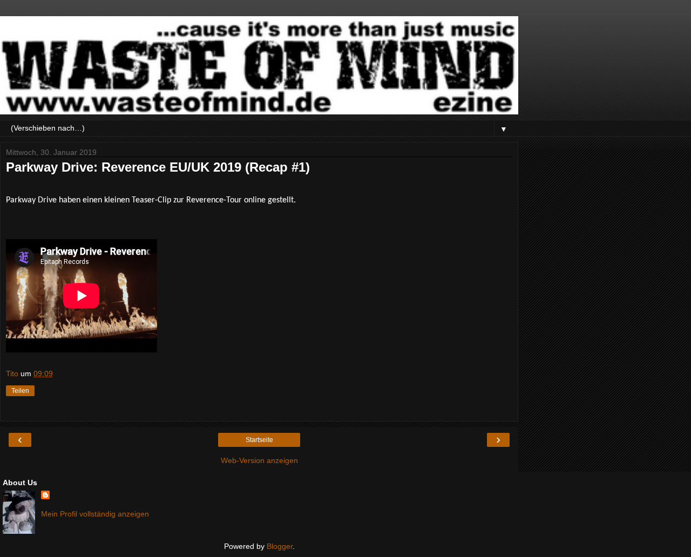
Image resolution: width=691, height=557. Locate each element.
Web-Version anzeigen (259, 460)
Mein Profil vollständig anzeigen (95, 514)
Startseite (259, 440)
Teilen (20, 391)
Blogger (280, 546)
